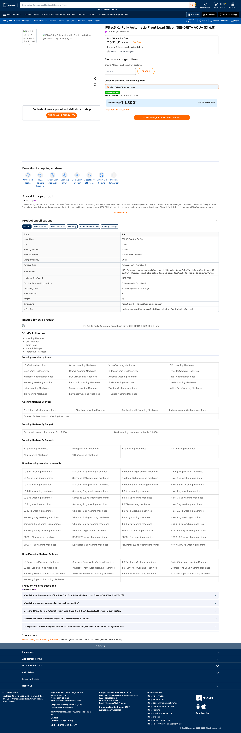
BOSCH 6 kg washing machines (187, 524)
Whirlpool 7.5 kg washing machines (140, 478)
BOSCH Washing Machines (83, 376)
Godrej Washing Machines (82, 365)
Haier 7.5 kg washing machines (187, 497)
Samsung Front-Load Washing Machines (45, 573)
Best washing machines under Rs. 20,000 (136, 432)
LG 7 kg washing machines (37, 484)
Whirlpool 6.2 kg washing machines (90, 517)
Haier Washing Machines (36, 388)
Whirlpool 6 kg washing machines (89, 511)
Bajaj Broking (153, 717)
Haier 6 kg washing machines (186, 478)
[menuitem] (192, 21)
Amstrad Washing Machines (123, 376)
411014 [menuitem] (191, 20)
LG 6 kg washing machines (38, 471)
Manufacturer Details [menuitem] (89, 226)
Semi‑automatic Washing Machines (139, 410)
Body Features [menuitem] (40, 226)
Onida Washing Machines (183, 382)
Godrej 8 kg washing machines (187, 471)
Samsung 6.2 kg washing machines (42, 524)
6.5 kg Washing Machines (85, 448)
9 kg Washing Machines (36, 455)
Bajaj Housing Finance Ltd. (159, 713)
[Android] (198, 706)
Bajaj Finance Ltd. (155, 699)
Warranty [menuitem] (72, 226)
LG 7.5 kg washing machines (38, 491)
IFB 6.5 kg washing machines (137, 497)
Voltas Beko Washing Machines (186, 388)
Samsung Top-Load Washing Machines (44, 579)
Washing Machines (50, 639)
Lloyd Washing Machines (36, 371)
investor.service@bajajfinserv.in (70, 700)
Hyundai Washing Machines (184, 371)
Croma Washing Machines (82, 371)
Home (25, 639)
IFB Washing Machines (35, 394)
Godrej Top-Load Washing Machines (189, 562)
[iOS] (203, 706)
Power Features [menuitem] (57, 226)
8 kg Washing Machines (134, 448)
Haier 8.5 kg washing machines (187, 511)
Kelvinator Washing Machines (84, 394)
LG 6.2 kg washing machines (38, 478)
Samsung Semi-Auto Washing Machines (93, 562)
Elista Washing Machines (121, 382)
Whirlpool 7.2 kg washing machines (140, 471)
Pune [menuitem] (190, 22)
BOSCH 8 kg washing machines (138, 537)
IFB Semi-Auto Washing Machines (139, 573)
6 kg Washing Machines (36, 448)
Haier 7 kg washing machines (186, 491)
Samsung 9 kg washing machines (89, 504)
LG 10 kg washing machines (38, 511)
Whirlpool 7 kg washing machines (89, 530)
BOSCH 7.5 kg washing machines (89, 537)
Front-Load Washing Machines (40, 410)
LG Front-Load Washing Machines (41, 562)
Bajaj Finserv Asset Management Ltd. (164, 724)
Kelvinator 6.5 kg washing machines (140, 544)
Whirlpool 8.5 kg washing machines (140, 484)
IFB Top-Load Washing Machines (139, 562)
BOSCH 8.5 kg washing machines (188, 537)
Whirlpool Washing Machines (38, 376)
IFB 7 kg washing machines (136, 504)
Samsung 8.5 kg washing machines (90, 497)
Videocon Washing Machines (123, 371)
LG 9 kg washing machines (37, 504)
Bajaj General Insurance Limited (162, 703)
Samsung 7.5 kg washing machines (90, 484)
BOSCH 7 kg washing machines (40, 537)
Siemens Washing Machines (83, 388)
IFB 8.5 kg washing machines (137, 524)
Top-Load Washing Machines (91, 410)
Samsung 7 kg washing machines (89, 471)
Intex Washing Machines (182, 376)
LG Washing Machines (35, 365)
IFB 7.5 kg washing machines (137, 511)
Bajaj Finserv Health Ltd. (158, 720)
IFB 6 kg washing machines (136, 491)
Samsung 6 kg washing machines (41, 517)
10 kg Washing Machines (85, 455)
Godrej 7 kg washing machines (137, 530)
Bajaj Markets (153, 710)
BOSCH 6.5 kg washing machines (188, 530)
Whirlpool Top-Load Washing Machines (191, 573)
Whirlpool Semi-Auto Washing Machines (93, 573)
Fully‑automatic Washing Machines (187, 410)
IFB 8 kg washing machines (136, 517)
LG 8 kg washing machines (38, 497)
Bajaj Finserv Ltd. (155, 696)
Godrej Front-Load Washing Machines (190, 567)
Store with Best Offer (112, 92)
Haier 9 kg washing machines (186, 517)
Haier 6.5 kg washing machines (187, 484)
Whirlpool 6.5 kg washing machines (90, 524)
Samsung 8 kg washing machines (90, 491)
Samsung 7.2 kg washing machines (90, 478)
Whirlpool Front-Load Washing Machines (94, 567)
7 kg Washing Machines (183, 448)
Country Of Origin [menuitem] (109, 226)
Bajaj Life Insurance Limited (160, 706)
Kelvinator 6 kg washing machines (90, 544)
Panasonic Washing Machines (84, 382)
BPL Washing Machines (182, 365)
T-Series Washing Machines (123, 394)
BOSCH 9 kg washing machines (40, 544)
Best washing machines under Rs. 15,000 (45, 432)
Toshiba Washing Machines (123, 388)
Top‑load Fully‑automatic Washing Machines (46, 416)
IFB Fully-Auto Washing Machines (139, 567)
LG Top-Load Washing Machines (40, 567)
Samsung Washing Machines (39, 382)
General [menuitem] (26, 226)
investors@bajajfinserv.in (116, 703)
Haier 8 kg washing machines (186, 504)
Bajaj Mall (34, 639)
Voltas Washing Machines (122, 365)
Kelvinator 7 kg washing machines (189, 544)
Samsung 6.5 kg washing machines (42, 530)
